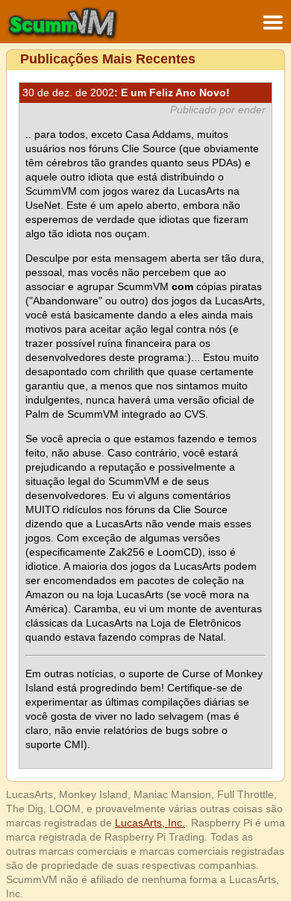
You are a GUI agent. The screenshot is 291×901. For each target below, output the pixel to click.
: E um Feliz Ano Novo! (126, 92)
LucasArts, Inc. (150, 823)
